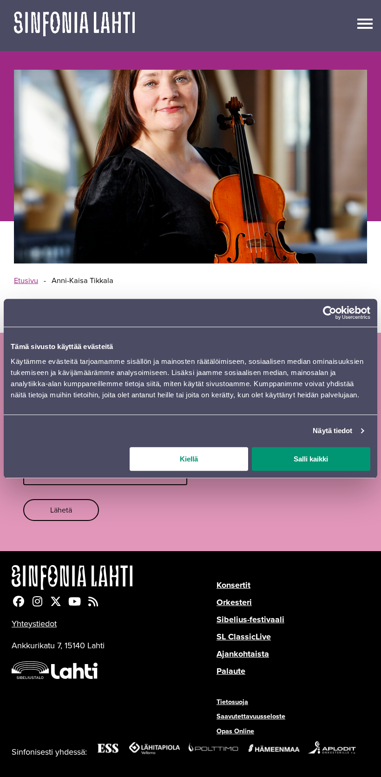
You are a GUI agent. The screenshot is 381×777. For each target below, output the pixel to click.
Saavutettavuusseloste (251, 716)
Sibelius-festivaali (250, 619)
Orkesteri (234, 602)
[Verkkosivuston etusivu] (74, 26)
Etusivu (26, 280)
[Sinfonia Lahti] (114, 577)
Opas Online (235, 731)
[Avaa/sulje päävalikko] (365, 22)
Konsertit (233, 585)
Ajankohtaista (243, 654)
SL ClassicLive (244, 637)
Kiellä (189, 459)
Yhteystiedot (34, 624)
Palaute (231, 671)
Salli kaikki (311, 459)
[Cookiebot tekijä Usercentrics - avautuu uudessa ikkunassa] (329, 313)
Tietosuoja (232, 702)
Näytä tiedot (332, 431)
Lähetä (61, 510)
